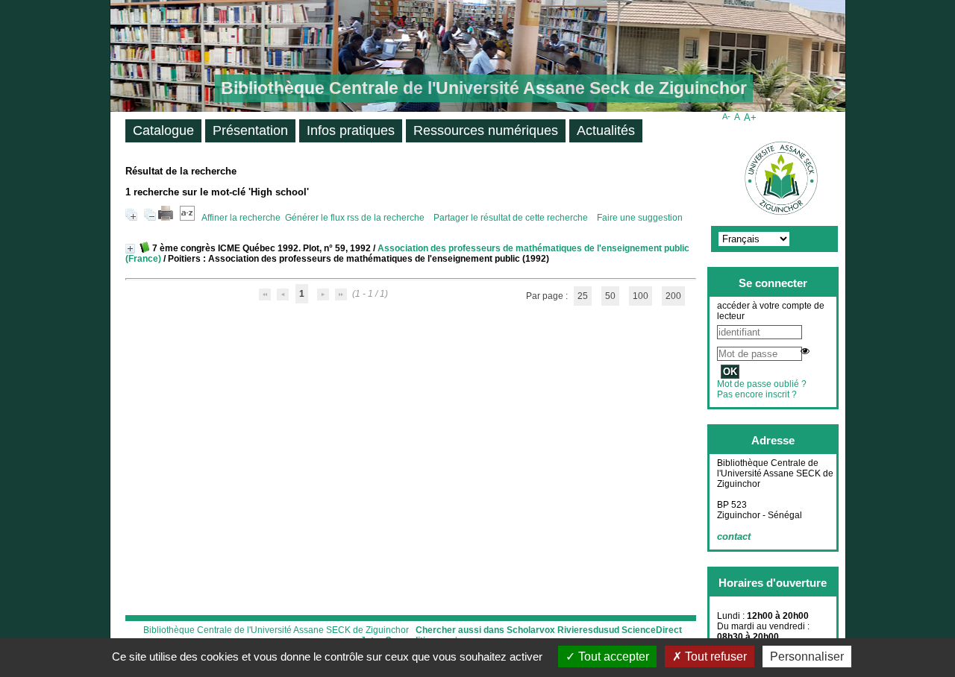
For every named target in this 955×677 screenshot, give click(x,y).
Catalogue (163, 130)
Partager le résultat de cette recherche (511, 217)
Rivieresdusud (588, 630)
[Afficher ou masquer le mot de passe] (805, 351)
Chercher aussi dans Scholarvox (485, 630)
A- (726, 116)
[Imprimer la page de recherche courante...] (165, 217)
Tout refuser (714, 656)
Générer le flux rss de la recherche (355, 217)
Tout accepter (612, 656)
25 (582, 296)
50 (610, 296)
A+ (750, 117)
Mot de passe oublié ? (762, 384)
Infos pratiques (351, 130)
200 (673, 296)
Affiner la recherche (241, 217)
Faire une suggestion (640, 217)
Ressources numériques (485, 130)
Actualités (606, 130)
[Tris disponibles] (187, 217)
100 (640, 296)
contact (734, 536)
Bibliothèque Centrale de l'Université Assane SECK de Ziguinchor (276, 630)
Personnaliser (807, 656)
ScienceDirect (651, 630)
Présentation (250, 130)
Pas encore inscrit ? (757, 394)
